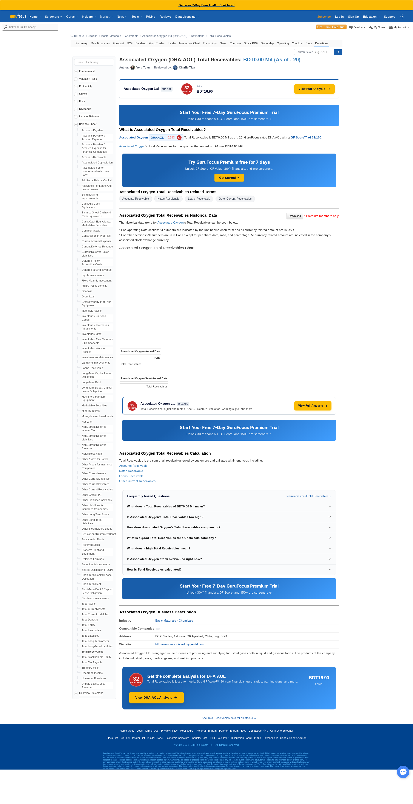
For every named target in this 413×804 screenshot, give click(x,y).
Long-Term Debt (91, 382)
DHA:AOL (165, 137)
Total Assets (89, 603)
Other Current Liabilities (95, 478)
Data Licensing (185, 16)
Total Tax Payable (92, 662)
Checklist (298, 43)
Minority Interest (91, 410)
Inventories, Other (92, 334)
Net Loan (87, 421)
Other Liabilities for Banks (97, 500)
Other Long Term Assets (95, 514)
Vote (309, 43)
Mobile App (186, 730)
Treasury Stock (90, 667)
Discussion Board (241, 738)
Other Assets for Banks (95, 459)
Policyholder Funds (93, 539)
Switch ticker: (304, 52)
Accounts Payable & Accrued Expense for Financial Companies (94, 148)
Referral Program (206, 730)
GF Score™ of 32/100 (306, 137)
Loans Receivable (92, 368)
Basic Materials (111, 35)
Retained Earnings (93, 559)
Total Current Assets (93, 609)
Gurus (71, 16)
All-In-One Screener (281, 730)
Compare (235, 43)
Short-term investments (95, 598)
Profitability (85, 86)
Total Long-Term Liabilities (97, 646)
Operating (283, 43)
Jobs (140, 730)
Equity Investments (93, 275)
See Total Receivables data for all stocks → (229, 718)
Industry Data (199, 738)
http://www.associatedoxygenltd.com (180, 644)
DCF (130, 43)
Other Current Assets (94, 473)
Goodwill (87, 291)
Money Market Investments (97, 416)
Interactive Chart (189, 43)
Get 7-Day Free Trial (331, 27)
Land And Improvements (96, 362)
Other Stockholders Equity (97, 528)
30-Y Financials (100, 43)
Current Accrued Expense (97, 241)
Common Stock (91, 230)
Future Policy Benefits (94, 285)
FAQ (243, 730)
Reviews (165, 16)
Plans (257, 738)
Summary (82, 43)
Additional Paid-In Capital (97, 180)
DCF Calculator (219, 738)
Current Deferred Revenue (97, 246)
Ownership (267, 43)
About (131, 730)
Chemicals (131, 35)
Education (370, 16)
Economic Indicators (177, 738)
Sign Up (353, 16)
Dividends (85, 108)
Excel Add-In (271, 738)
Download (295, 216)
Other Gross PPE (92, 494)
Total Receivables (219, 35)
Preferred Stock (91, 544)
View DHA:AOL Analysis (153, 697)
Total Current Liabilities (95, 614)
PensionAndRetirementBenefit (99, 534)
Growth (83, 93)
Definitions (197, 35)
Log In (339, 16)
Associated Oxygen (133, 137)
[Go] (338, 52)
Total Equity (88, 625)
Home (34, 16)
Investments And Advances (97, 357)
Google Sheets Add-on (293, 738)
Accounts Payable (92, 130)
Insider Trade (155, 738)
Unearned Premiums (94, 678)
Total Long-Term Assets (95, 641)
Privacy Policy (169, 730)
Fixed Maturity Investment (96, 280)
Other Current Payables (95, 484)
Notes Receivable (92, 453)
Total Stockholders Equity (96, 657)
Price (82, 101)
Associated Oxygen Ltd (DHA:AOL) (164, 35)
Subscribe (324, 16)
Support (389, 16)
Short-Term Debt (91, 584)
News (121, 16)
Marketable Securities (94, 405)
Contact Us (255, 730)
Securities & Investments (96, 564)
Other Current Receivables (97, 489)
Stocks (92, 35)
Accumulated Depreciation (97, 162)
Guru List (125, 738)
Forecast (118, 43)
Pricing (150, 16)
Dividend (141, 43)
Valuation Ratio (88, 78)
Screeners (52, 16)
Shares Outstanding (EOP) (97, 569)
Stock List (112, 738)
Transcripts (210, 43)
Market (105, 16)
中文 (266, 730)
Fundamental (87, 71)
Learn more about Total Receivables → (308, 496)
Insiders (88, 16)
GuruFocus (78, 35)
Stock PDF (251, 43)
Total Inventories (91, 630)
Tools (136, 16)
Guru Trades (157, 43)
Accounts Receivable (94, 157)
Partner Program (229, 730)
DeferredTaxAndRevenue (97, 269)
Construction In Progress (96, 235)
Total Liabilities (90, 635)
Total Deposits (90, 619)
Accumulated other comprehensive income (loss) (95, 171)
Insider (172, 43)
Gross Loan (88, 296)
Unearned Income (92, 673)
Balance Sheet (87, 124)
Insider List (138, 738)
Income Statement (89, 116)
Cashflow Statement (91, 693)
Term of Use (152, 730)
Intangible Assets (92, 310)
